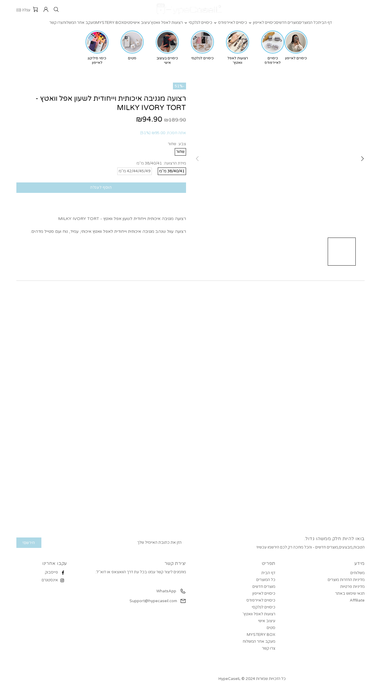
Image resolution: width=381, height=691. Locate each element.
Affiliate (357, 600)
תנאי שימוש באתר (350, 593)
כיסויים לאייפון (263, 593)
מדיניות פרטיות (352, 586)
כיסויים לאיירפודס (260, 600)
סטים (271, 627)
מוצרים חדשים (263, 586)
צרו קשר (268, 648)
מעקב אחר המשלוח (259, 641)
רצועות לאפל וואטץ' (259, 614)
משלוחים (357, 573)
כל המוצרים (265, 579)
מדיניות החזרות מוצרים (346, 579)
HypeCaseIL (190, 9)
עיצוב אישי (266, 621)
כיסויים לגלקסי (263, 607)
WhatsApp (165, 591)
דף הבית (268, 573)
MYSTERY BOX (261, 634)
